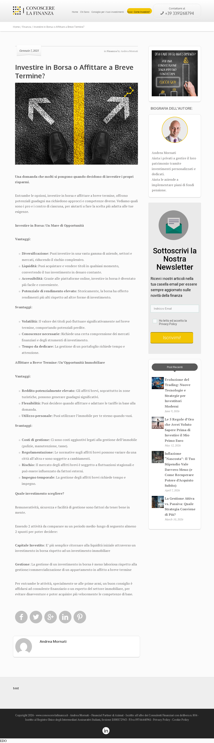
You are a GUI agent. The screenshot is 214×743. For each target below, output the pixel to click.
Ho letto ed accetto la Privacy (73, 325)
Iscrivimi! (98, 338)
